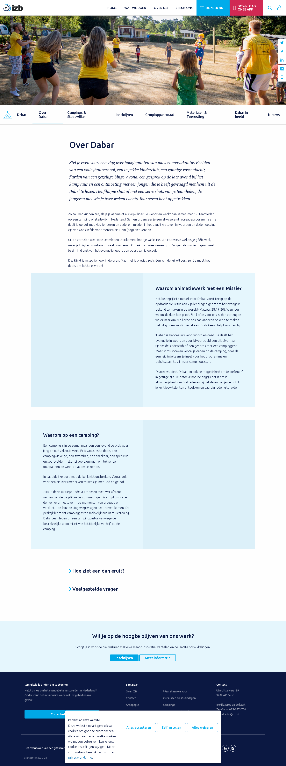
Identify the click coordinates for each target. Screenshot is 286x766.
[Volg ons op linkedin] (282, 60)
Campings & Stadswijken (77, 115)
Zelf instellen (171, 727)
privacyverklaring (80, 757)
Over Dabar (43, 115)
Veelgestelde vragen (95, 589)
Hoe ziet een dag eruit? (98, 571)
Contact (131, 698)
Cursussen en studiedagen (179, 698)
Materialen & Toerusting (197, 115)
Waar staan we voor (175, 691)
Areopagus (132, 704)
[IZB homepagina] (53, 7)
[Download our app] (282, 77)
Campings (169, 704)
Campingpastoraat (159, 115)
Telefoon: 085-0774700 (231, 709)
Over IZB (131, 691)
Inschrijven (124, 115)
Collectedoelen (62, 714)
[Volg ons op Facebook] (282, 51)
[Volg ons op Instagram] (282, 69)
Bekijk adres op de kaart (230, 704)
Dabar (21, 115)
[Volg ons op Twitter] (282, 43)
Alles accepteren (138, 727)
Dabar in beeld (241, 115)
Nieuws (274, 115)
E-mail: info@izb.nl (227, 714)
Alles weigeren (202, 727)
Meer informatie (157, 658)
